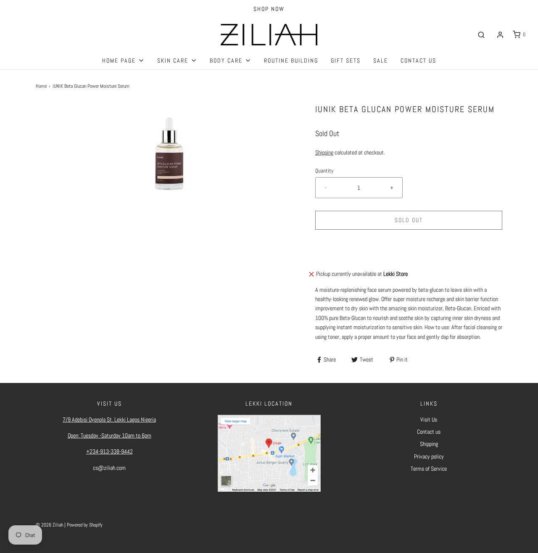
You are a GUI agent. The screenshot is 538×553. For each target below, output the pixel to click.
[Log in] (500, 35)
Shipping (324, 152)
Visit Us (428, 419)
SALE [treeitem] (380, 60)
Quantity (324, 171)
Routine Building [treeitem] (291, 60)
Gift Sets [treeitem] (346, 60)
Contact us (428, 431)
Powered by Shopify (85, 525)
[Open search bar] (481, 34)
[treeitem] (123, 60)
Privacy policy (429, 456)
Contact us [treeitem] (418, 60)
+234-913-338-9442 (109, 451)
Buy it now (409, 251)
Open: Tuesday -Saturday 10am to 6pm (109, 435)
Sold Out (409, 220)
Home (41, 86)
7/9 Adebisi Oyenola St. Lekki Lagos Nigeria (109, 419)
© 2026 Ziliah (49, 525)
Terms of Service (429, 468)
